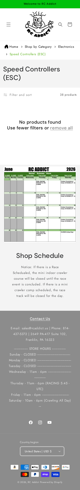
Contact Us (40, 318)
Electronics (66, 46)
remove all (61, 128)
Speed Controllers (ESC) (28, 54)
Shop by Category (39, 46)
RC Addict (33, 482)
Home (13, 46)
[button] (8, 24)
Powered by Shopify (51, 482)
